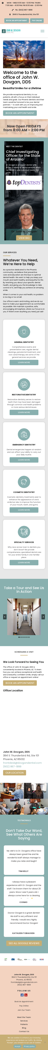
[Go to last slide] (5, 616)
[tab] (19, 637)
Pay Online (24, 1006)
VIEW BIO (24, 238)
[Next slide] (43, 616)
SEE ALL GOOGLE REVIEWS (24, 943)
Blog (24, 1028)
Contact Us (24, 1031)
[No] (45, 1042)
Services (24, 1021)
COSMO (23, 902)
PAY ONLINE (37, 20)
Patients (24, 1024)
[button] (24, 616)
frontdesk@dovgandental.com (22, 763)
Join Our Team (24, 1010)
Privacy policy (29, 1046)
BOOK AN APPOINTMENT (16, 20)
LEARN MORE (24, 362)
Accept (17, 1046)
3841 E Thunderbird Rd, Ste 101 (25, 14)
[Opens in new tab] (24, 183)
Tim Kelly (23, 871)
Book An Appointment (24, 1001)
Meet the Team (24, 1017)
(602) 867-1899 (25, 10)
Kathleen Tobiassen (23, 933)
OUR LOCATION (15, 772)
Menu (43, 31)
